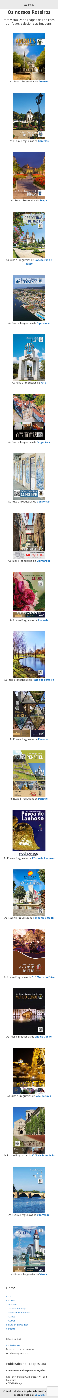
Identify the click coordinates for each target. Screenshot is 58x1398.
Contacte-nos (13, 1345)
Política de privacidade (17, 1324)
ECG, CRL (40, 1394)
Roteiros (12, 1304)
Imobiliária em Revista (19, 1312)
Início (8, 1296)
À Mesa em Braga (17, 1308)
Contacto (10, 1328)
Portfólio (10, 1300)
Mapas (11, 1316)
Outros (11, 1320)
